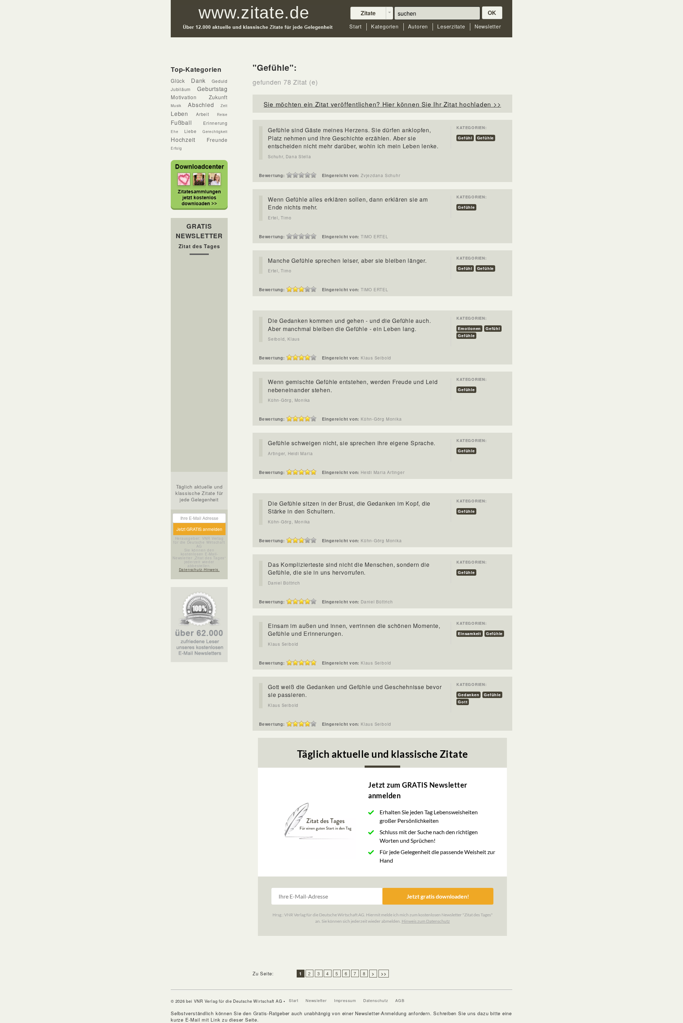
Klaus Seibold (283, 644)
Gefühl (465, 137)
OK (492, 13)
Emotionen (469, 328)
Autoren (418, 26)
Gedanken (468, 694)
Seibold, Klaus (284, 339)
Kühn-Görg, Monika (289, 400)
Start (355, 26)
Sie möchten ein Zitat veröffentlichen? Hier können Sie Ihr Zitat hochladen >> (382, 104)
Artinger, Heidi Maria (290, 453)
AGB (399, 1000)
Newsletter (488, 26)
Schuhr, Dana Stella (289, 156)
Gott (462, 701)
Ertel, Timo (280, 217)
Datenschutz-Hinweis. (199, 569)
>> (384, 973)
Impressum (345, 1000)
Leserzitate (451, 26)
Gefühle (485, 137)
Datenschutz (375, 1000)
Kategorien (385, 26)
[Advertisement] (199, 365)
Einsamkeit (469, 633)
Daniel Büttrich (284, 583)
